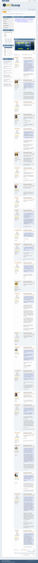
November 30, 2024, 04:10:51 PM (27, 371)
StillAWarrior (17, 152)
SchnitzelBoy (5, 80)
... (21, 54)
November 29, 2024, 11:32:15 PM (27, 102)
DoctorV (5, 67)
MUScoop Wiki (5, 27)
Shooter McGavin (18, 230)
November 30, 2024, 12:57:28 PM (27, 211)
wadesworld (17, 347)
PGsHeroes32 (17, 168)
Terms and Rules (31, 560)
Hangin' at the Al (5, 18)
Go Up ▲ (35, 560)
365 (31, 54)
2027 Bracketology (7, 79)
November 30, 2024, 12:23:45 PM (27, 153)
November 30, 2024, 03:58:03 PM (27, 294)
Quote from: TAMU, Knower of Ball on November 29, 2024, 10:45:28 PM (28, 61)
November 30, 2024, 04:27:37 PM (27, 473)
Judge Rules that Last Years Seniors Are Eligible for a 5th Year (8, 62)
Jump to (22, 554)
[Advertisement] (24, 30)
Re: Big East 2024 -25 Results (27, 57)
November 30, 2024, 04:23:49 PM (27, 446)
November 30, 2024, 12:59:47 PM (27, 245)
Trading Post (5, 23)
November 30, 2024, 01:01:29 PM (27, 263)
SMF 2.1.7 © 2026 (4, 561)
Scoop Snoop (17, 128)
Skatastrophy (17, 281)
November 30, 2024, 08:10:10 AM (27, 129)
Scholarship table (33, 9)
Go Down (15, 54)
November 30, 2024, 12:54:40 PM (27, 198)
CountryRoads (17, 370)
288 (22, 54)
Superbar (4, 21)
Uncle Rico (17, 472)
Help (27, 560)
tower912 (16, 184)
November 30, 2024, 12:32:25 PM (27, 185)
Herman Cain (17, 114)
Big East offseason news (7, 66)
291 (27, 54)
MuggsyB (16, 57)
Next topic (33, 551)
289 (24, 54)
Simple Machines (9, 561)
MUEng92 (16, 333)
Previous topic (29, 551)
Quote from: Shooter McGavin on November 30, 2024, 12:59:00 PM (28, 248)
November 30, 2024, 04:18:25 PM (27, 393)
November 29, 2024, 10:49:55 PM (27, 58)
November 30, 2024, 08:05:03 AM (27, 115)
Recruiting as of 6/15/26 (7, 70)
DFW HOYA (8, 76)
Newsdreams (17, 80)
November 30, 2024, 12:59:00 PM (27, 231)
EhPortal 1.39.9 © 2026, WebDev (6, 560)
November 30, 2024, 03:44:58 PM (27, 282)
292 (29, 54)
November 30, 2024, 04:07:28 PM (27, 348)
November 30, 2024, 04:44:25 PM (27, 531)
